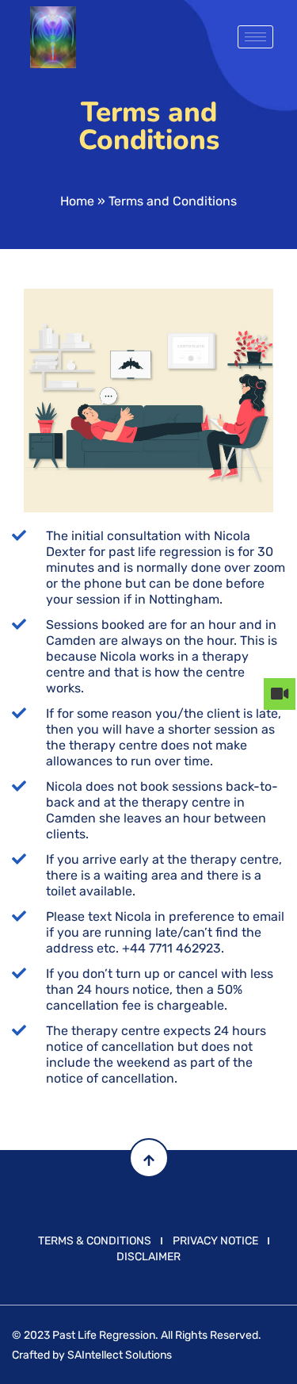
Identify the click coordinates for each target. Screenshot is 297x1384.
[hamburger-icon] (255, 36)
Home (77, 201)
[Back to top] (149, 1158)
